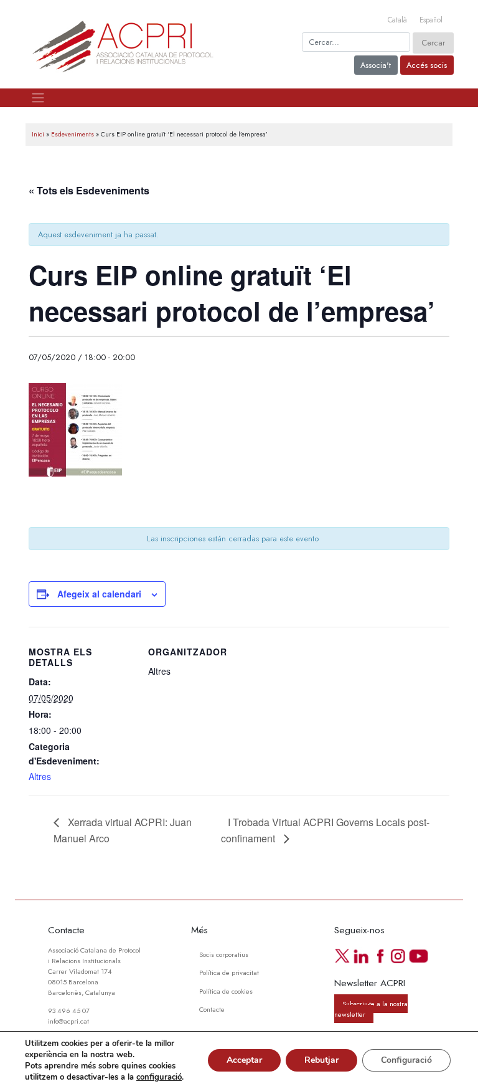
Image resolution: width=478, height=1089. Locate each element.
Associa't (375, 65)
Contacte (212, 1009)
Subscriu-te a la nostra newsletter (370, 1009)
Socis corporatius (223, 954)
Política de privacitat (229, 972)
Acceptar (244, 1060)
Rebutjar (321, 1060)
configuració (159, 1077)
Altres (40, 776)
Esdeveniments (72, 134)
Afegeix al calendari (99, 593)
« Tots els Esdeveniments (89, 190)
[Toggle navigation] (37, 97)
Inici (38, 134)
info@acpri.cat (68, 1021)
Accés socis (426, 65)
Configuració (406, 1060)
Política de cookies (226, 991)
